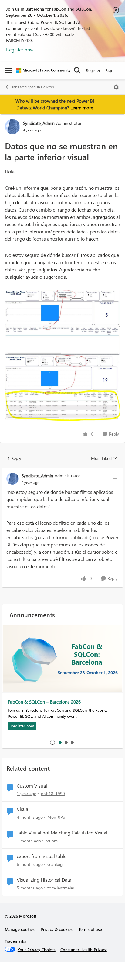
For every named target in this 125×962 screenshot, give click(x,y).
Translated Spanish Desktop (32, 87)
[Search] (77, 70)
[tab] (60, 742)
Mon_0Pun (57, 817)
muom (52, 841)
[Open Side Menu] (8, 70)
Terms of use (90, 929)
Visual (23, 809)
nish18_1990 (53, 793)
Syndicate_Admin (39, 123)
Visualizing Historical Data (44, 880)
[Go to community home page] (43, 70)
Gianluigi (55, 864)
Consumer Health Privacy (83, 949)
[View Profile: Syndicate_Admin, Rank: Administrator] (12, 126)
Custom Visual (32, 786)
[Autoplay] (52, 742)
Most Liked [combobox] (104, 458)
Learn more (81, 108)
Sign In (111, 70)
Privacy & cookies (57, 929)
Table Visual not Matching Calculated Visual (62, 833)
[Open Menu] (116, 87)
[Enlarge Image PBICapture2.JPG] (62, 388)
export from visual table (41, 856)
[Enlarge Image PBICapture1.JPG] (62, 322)
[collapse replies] (62, 471)
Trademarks (15, 941)
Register (93, 70)
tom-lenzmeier (60, 888)
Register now (20, 49)
